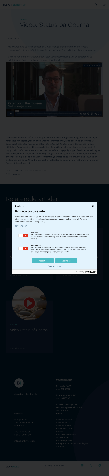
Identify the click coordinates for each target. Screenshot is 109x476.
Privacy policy (21, 226)
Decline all (66, 261)
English (18, 206)
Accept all (43, 261)
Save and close (54, 266)
